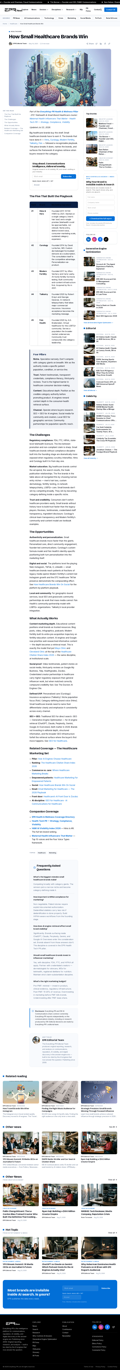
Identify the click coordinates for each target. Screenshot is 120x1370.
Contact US (110, 10)
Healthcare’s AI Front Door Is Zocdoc (61, 796)
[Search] (101, 10)
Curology (54, 140)
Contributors (67, 1329)
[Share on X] (96, 44)
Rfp (81, 9)
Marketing (72, 18)
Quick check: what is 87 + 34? (42, 181)
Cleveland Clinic (37, 652)
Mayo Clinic (60, 648)
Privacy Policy (100, 1367)
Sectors (43, 9)
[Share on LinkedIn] (101, 44)
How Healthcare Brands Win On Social (52, 584)
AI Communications (32, 18)
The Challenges (10, 119)
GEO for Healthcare (58, 741)
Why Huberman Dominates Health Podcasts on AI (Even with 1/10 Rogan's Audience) (98, 1267)
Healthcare (13, 24)
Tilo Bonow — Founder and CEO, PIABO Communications (70, 2)
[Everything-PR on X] (106, 239)
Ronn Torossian (86, 1217)
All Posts (36, 1356)
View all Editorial (89, 390)
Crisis (60, 18)
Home (5, 24)
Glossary (36, 1352)
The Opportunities (11, 122)
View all (111, 1180)
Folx (40, 143)
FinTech (98, 18)
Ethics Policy (97, 1343)
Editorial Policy (97, 1340)
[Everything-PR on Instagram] (94, 239)
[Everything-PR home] (15, 1323)
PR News (16, 18)
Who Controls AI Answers (42, 1336)
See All (112, 1127)
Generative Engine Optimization (45, 1339)
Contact (97, 9)
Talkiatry (34, 143)
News (34, 9)
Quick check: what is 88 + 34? (72, 1293)
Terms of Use (88, 1367)
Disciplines (56, 9)
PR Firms (88, 9)
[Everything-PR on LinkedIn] (88, 239)
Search (35, 1329)
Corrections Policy (99, 1347)
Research (70, 9)
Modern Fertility (67, 140)
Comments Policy (98, 1350)
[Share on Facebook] (105, 44)
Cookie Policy (112, 1367)
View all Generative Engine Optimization (97, 323)
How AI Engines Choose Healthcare (54, 759)
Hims (46, 140)
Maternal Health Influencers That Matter (49, 118)
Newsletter (66, 1336)
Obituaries (36, 1349)
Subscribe (68, 176)
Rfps (34, 1346)
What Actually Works (12, 125)
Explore (25, 9)
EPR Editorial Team (9, 1220)
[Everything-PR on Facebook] (100, 239)
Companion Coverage (12, 133)
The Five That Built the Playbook (12, 115)
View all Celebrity (90, 458)
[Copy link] (109, 44)
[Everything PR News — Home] (13, 9)
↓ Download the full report (100, 219)
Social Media (85, 18)
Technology (49, 18)
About (64, 1326)
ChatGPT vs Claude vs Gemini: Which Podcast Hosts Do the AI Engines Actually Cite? (57, 1267)
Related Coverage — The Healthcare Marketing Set (13, 129)
